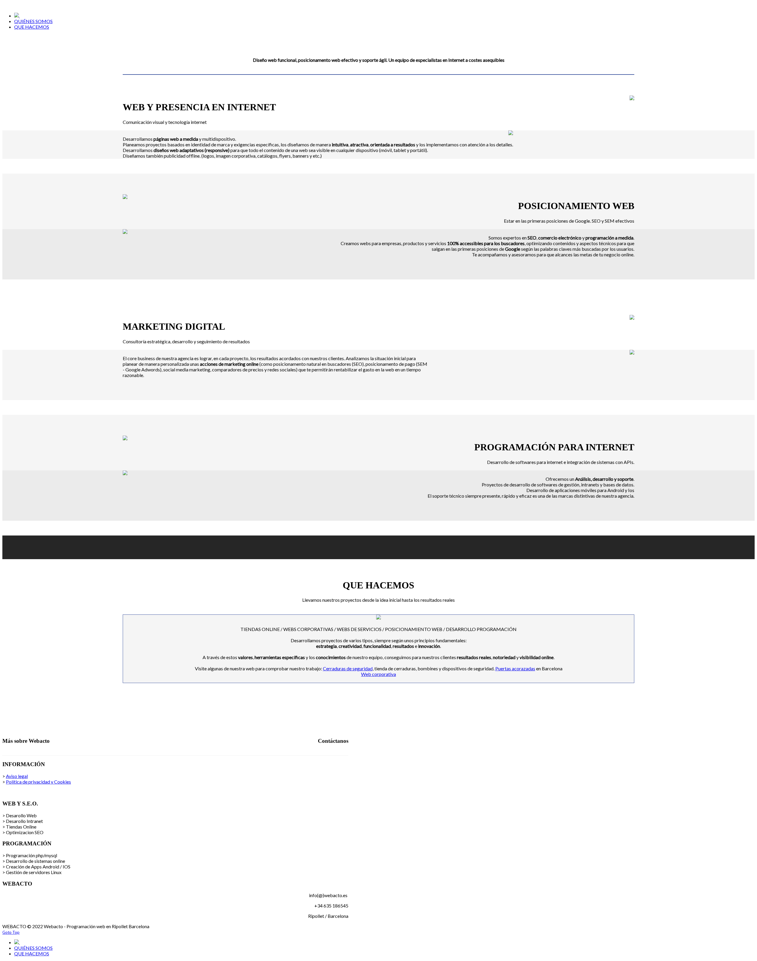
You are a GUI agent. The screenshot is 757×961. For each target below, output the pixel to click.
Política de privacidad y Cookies (38, 781)
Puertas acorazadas (515, 668)
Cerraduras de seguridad (348, 668)
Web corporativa (378, 674)
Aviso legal (17, 776)
